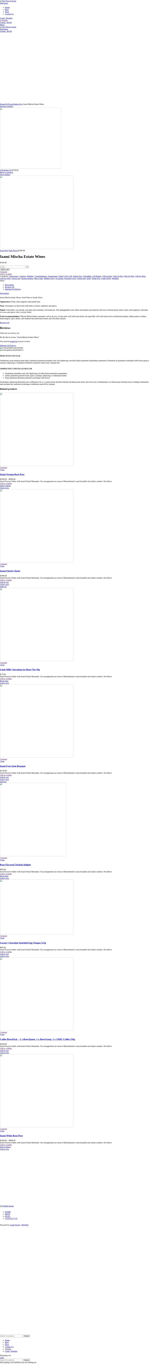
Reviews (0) (9, 287)
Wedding (115, 278)
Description (9, 285)
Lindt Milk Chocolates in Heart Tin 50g (20, 669)
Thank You (96, 278)
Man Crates (38, 278)
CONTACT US (11, 1218)
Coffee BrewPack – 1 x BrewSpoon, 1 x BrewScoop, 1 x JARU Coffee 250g (37, 1039)
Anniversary (13, 276)
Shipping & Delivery (13, 289)
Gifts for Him (129, 276)
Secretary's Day (70, 278)
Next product (5, 175)
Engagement (52, 276)
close (2, 1358)
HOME (8, 1212)
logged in (13, 341)
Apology (22, 276)
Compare (3, 272)
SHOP (7, 1214)
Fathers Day (18, 104)
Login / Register (11, 1351)
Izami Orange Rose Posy (12, 474)
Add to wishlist (6, 274)
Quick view (4, 488)
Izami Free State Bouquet (12, 766)
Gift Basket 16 (6, 170)
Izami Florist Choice (10, 571)
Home (2, 104)
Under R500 (106, 278)
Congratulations (41, 276)
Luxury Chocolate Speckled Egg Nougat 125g (23, 943)
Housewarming (27, 278)
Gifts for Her (107, 276)
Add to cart (5, 269)
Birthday (30, 276)
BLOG (7, 1216)
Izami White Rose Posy (11, 1135)
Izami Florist (15, 1225)
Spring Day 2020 (84, 278)
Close (2, 470)
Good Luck (15, 278)
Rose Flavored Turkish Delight (15, 864)
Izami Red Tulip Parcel (9, 251)
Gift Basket (96, 276)
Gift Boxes (9, 104)
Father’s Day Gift (65, 276)
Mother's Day (49, 278)
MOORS (24, 1225)
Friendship (87, 276)
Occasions (59, 278)
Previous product (6, 106)
